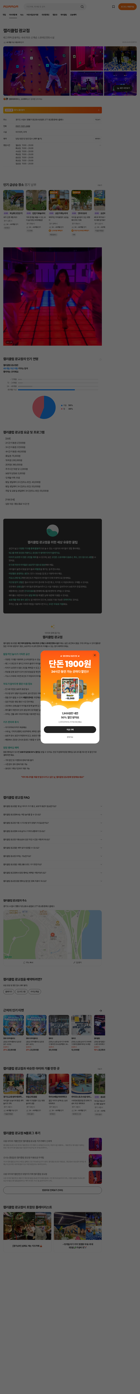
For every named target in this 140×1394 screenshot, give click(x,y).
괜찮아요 (70, 737)
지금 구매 (70, 729)
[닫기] (94, 655)
